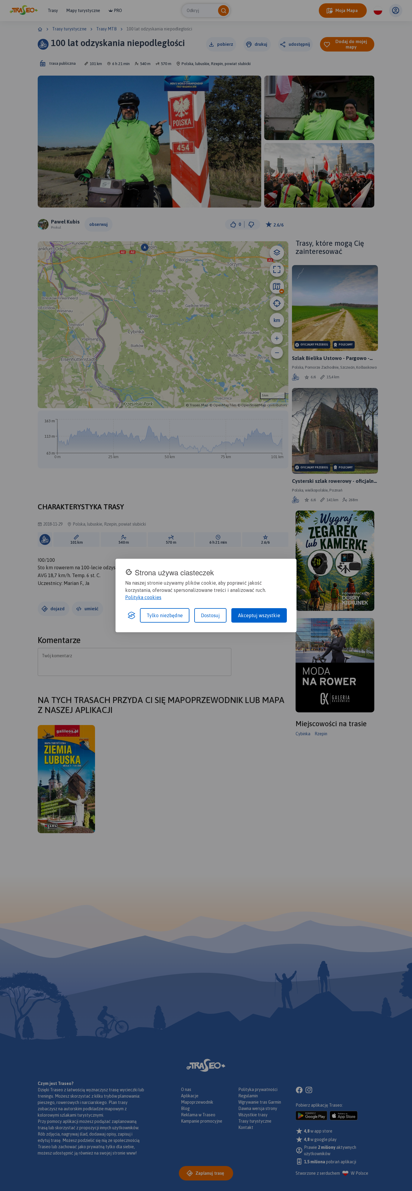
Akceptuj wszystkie (259, 615)
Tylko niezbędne (165, 615)
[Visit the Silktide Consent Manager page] (131, 615)
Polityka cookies (143, 597)
